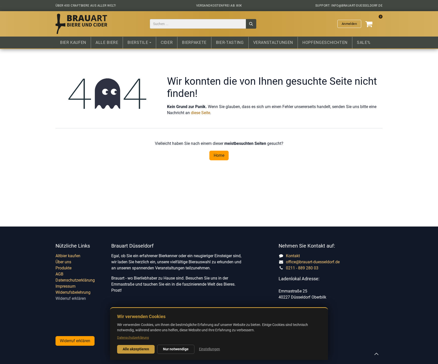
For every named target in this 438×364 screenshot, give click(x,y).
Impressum (66, 286)
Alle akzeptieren (136, 349)
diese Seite (200, 112)
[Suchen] (251, 24)
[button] (376, 354)
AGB (59, 274)
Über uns (63, 261)
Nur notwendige (176, 349)
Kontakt (293, 255)
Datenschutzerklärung (75, 280)
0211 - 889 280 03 (302, 268)
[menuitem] (73, 42)
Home (219, 155)
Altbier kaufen (68, 255)
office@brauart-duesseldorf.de (313, 261)
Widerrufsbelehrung (73, 292)
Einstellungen (209, 349)
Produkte (63, 268)
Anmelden (349, 24)
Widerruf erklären (71, 298)
